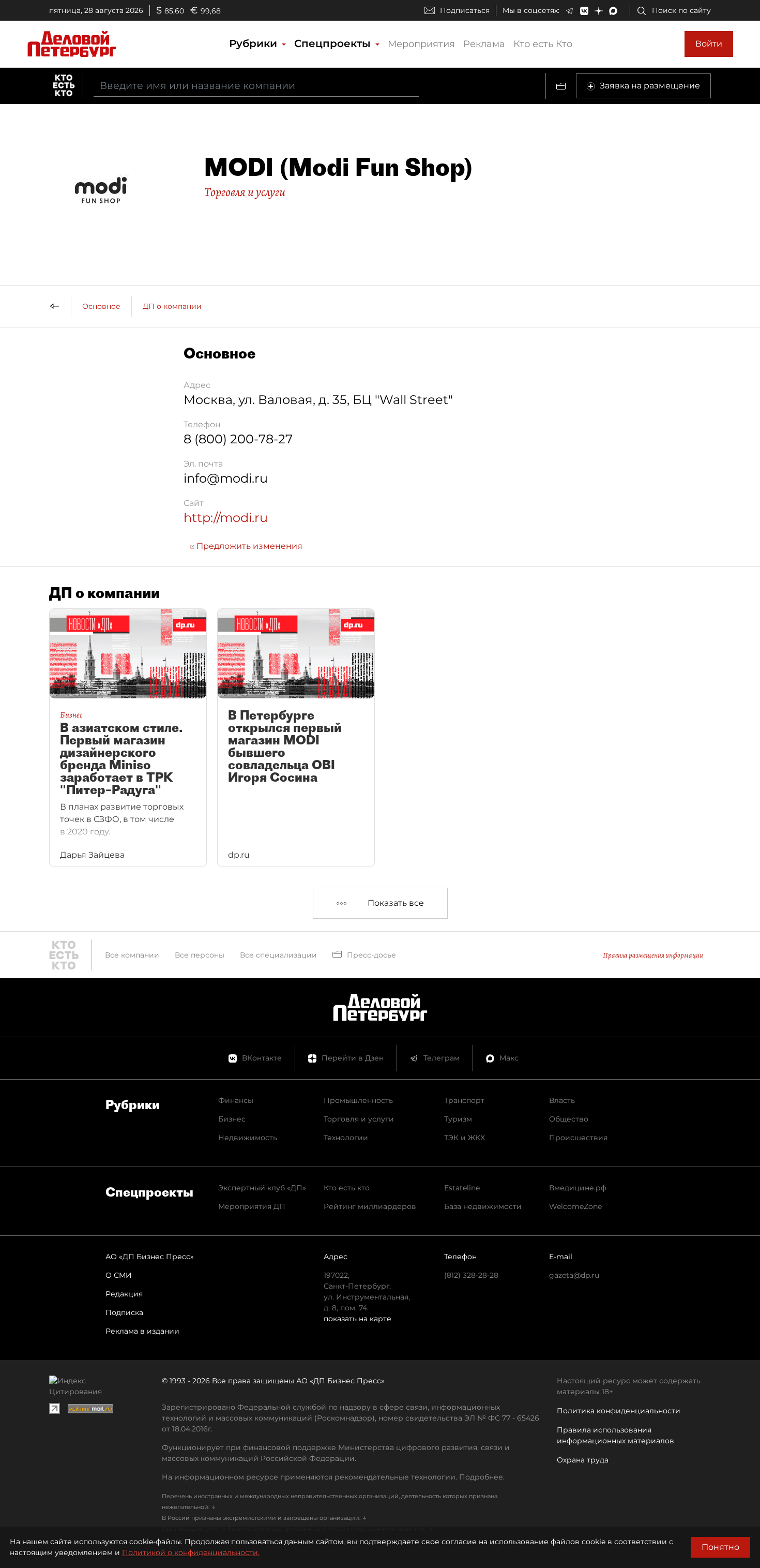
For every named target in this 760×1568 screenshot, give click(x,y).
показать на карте (357, 1318)
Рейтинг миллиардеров (370, 1206)
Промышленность (358, 1100)
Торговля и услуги (244, 192)
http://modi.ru (226, 517)
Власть (562, 1100)
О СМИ (118, 1275)
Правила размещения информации (653, 955)
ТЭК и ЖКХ (464, 1137)
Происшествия (578, 1137)
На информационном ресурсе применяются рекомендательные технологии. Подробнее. (333, 1477)
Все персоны (199, 955)
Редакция (124, 1293)
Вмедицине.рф (577, 1187)
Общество (568, 1119)
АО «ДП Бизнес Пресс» (149, 1256)
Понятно (720, 1547)
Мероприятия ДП (251, 1206)
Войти (708, 44)
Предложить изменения (248, 546)
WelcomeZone (575, 1206)
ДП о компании (172, 306)
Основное (101, 306)
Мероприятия (421, 44)
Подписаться (465, 10)
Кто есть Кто (542, 44)
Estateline (462, 1187)
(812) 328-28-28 (471, 1275)
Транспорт (464, 1100)
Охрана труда (583, 1460)
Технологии (346, 1137)
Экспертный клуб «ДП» (262, 1187)
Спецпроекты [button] (334, 43)
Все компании (132, 955)
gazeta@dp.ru (574, 1275)
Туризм (458, 1119)
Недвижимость (247, 1137)
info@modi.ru (226, 478)
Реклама (484, 44)
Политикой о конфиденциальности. (191, 1552)
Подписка (124, 1312)
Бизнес (232, 1119)
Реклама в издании (142, 1331)
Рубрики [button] (254, 43)
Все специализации (278, 955)
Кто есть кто (347, 1187)
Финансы (235, 1100)
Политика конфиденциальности (618, 1410)
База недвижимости (483, 1206)
